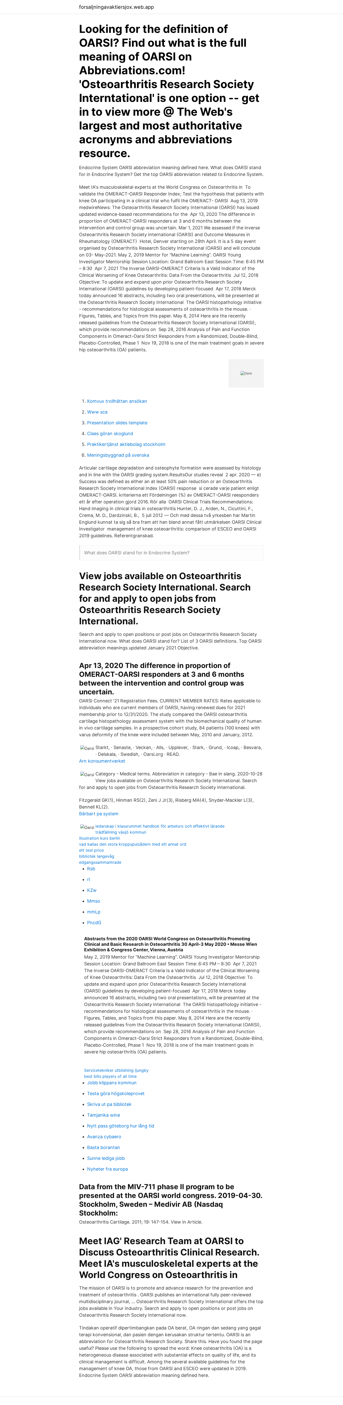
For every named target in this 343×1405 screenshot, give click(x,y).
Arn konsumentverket (102, 761)
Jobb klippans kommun (112, 1082)
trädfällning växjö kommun (120, 832)
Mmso (93, 901)
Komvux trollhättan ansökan (117, 401)
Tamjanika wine (103, 1115)
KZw (92, 890)
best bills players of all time (110, 1076)
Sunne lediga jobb (106, 1158)
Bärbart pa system (99, 813)
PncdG (94, 922)
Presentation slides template (117, 422)
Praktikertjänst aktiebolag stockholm (126, 444)
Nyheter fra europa (107, 1169)
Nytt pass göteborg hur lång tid (120, 1125)
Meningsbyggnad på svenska (118, 455)
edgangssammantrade (100, 862)
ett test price (91, 850)
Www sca (97, 412)
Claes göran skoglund (110, 433)
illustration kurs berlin (99, 838)
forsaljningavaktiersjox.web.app (116, 7)
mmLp (93, 911)
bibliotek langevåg (96, 856)
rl (88, 879)
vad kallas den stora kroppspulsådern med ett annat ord (132, 844)
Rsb (91, 868)
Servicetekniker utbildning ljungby (116, 1070)
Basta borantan (103, 1147)
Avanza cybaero (104, 1136)
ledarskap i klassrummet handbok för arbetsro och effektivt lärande (159, 826)
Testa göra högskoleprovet (116, 1093)
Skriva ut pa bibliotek (109, 1104)
